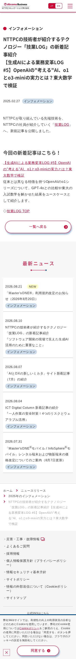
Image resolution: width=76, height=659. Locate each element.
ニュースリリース (33, 490)
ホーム (7, 490)
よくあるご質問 (18, 546)
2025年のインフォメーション (29, 496)
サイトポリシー (18, 579)
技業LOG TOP (18, 211)
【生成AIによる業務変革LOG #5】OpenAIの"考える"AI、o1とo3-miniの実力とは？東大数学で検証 (37, 169)
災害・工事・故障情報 (23, 539)
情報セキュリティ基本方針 (26, 572)
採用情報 (13, 553)
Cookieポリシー (29, 628)
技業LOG (62, 124)
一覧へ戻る (38, 226)
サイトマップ (16, 598)
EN (59, 5)
